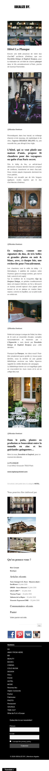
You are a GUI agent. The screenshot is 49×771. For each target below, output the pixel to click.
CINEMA (10, 665)
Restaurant (11, 704)
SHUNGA (11, 707)
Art (8, 649)
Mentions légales (33, 756)
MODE (10, 684)
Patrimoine (11, 697)
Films (9, 675)
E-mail (12, 734)
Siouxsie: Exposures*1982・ (20, 600)
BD (8, 655)
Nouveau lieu (12, 688)
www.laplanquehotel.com (17, 472)
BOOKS (10, 662)
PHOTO (10, 700)
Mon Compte (14, 568)
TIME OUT (11, 710)
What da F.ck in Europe (16, 713)
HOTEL (36, 484)
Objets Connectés (14, 691)
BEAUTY (10, 659)
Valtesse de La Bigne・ (18, 597)
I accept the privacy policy (21, 741)
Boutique (13, 571)
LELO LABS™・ (15, 591)
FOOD (9, 678)
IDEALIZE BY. (21, 756)
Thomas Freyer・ (16, 594)
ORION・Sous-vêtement (18, 587)
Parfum (10, 694)
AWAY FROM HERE (15, 652)
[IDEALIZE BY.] (24, 11)
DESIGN (10, 672)
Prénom (12, 726)
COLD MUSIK (12, 668)
